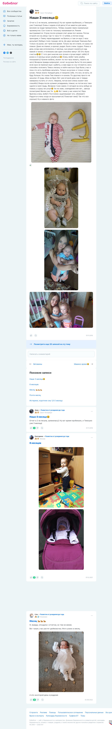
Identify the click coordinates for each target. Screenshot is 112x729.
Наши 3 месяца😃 (37, 379)
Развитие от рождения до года (53, 410)
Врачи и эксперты (37, 716)
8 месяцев (34, 384)
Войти (107, 3)
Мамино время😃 (81, 364)
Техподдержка (8, 58)
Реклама (43, 712)
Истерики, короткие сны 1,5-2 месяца (46, 400)
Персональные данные (94, 712)
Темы (83, 716)
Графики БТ (73, 716)
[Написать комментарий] (61, 354)
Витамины (37, 364)
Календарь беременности (56, 716)
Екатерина (39, 436)
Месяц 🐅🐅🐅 (36, 390)
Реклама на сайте (9, 62)
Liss (36, 614)
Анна (37, 10)
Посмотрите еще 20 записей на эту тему (52, 344)
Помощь (52, 712)
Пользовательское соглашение (70, 712)
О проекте (34, 712)
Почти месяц (35, 395)
